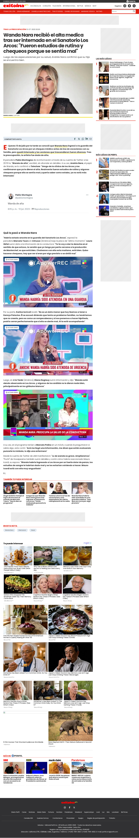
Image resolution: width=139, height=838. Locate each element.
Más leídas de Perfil (106, 154)
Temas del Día (9, 11)
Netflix (80, 6)
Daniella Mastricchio (41, 11)
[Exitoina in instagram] (124, 5)
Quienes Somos (43, 818)
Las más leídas (104, 58)
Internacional (69, 6)
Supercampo (89, 812)
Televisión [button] (56, 6)
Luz (103, 812)
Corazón (47, 6)
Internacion (22, 530)
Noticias (32, 812)
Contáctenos (57, 818)
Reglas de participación (96, 818)
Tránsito (112, 818)
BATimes (124, 812)
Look (98, 812)
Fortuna (51, 812)
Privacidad (70, 818)
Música (88, 6)
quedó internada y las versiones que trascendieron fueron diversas (51, 152)
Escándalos (35, 6)
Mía (108, 812)
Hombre (59, 812)
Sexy (94, 6)
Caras (24, 812)
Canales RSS (28, 818)
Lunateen (115, 812)
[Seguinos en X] (134, 5)
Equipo (80, 818)
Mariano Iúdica (88, 11)
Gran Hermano (23, 11)
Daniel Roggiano (72, 11)
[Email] (90, 139)
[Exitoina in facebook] (129, 5)
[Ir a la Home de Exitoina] (16, 6)
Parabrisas (69, 812)
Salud (33, 530)
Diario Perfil (15, 812)
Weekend (78, 812)
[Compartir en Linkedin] (87, 138)
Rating (99, 11)
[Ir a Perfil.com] (131, 2)
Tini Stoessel (57, 11)
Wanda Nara (61, 145)
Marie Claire (41, 812)
